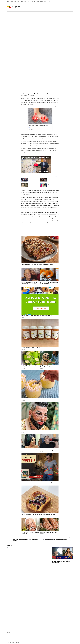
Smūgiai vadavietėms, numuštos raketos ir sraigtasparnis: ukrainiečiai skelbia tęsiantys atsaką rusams (17, 631)
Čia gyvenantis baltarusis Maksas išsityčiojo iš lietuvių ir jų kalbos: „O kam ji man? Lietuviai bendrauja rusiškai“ (61, 561)
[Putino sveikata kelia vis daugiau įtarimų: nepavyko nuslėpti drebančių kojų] (70, 538)
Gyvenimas (29, 1)
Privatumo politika (47, 1)
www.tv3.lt (23, 227)
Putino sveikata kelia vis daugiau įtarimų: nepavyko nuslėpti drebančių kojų (54, 539)
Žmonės (33, 1)
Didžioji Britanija (16, 1)
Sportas (37, 1)
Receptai (21, 1)
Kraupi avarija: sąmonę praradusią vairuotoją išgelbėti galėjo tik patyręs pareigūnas (38, 630)
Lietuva (8, 1)
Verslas (25, 1)
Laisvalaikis (41, 1)
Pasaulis (11, 1)
